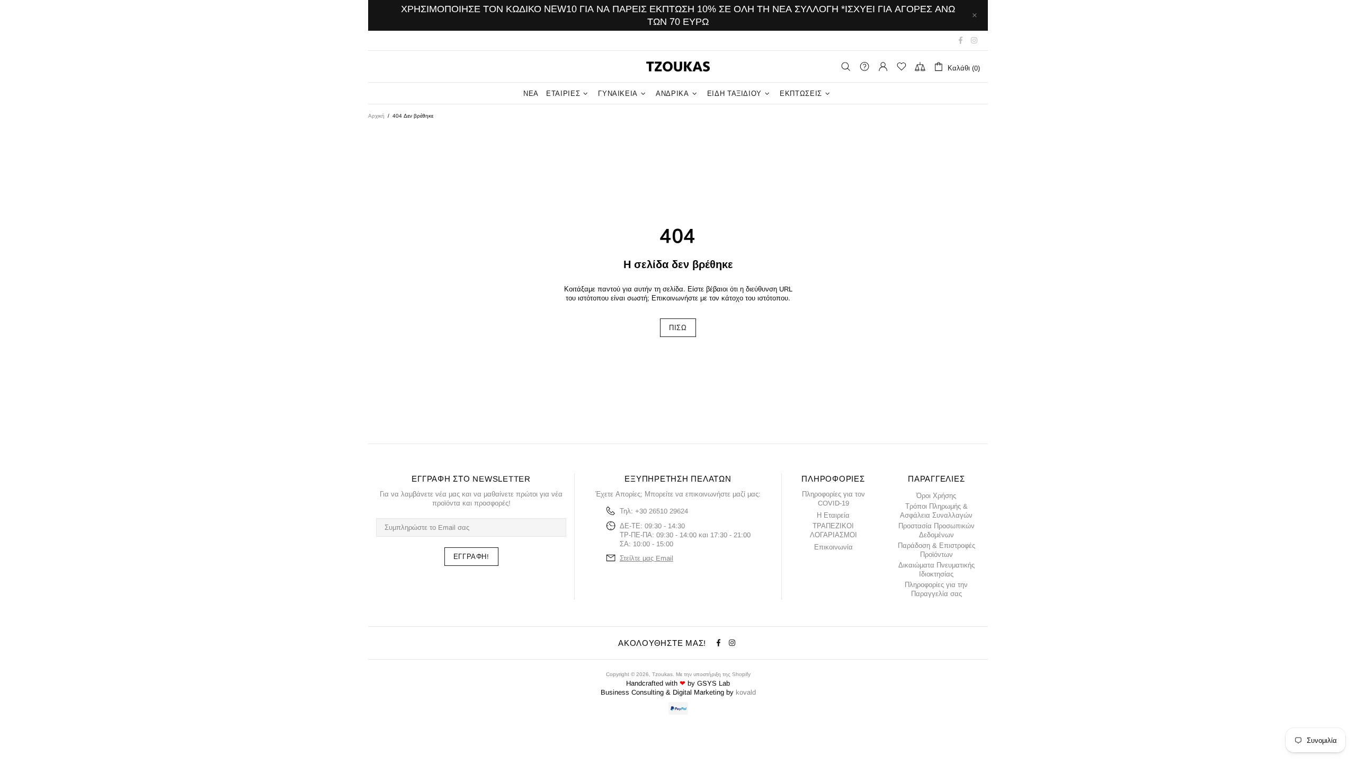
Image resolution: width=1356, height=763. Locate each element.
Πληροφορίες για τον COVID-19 (833, 498)
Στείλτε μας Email (646, 558)
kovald (746, 692)
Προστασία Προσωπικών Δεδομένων (936, 530)
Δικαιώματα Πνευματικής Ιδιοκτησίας (936, 569)
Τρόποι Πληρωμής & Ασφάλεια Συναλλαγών (936, 510)
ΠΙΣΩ (678, 328)
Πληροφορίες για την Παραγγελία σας (936, 589)
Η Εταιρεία (833, 515)
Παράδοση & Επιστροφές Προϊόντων (936, 550)
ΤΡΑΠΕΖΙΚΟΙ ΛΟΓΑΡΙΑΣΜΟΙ (833, 530)
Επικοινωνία (833, 547)
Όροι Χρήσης (936, 496)
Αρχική (376, 116)
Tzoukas (678, 66)
